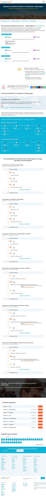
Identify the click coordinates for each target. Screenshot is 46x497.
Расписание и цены (5, 20)
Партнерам (14, 486)
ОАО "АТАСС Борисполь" (30, 287)
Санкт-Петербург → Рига (36, 464)
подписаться (20, 450)
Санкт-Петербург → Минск (25, 467)
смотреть (40, 406)
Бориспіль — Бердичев (8, 412)
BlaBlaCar (27, 75)
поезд (40, 72)
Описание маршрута (15, 20)
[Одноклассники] (34, 87)
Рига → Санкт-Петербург (36, 459)
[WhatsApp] (44, 87)
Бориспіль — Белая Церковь (9, 409)
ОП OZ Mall (3, 107)
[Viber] (41, 87)
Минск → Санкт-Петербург (36, 468)
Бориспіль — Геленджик (8, 424)
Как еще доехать (25, 20)
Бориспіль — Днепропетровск (9, 427)
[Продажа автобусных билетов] (6, 1)
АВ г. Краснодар (28, 107)
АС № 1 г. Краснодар (10, 107)
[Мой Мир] (36, 87)
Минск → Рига (14, 457)
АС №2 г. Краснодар (20, 107)
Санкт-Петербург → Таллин (25, 459)
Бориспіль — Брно (7, 415)
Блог (2, 490)
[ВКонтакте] (31, 87)
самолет (43, 72)
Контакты (13, 485)
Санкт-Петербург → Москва (3, 459)
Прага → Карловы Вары (14, 465)
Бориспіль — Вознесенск (8, 421)
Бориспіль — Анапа (7, 406)
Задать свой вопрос (8, 392)
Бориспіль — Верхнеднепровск (9, 418)
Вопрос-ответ (33, 20)
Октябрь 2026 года (39, 444)
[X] (39, 87)
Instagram (25, 485)
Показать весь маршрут (24, 189)
